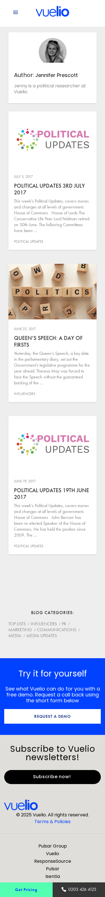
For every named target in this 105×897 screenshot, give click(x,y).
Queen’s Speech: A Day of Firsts (48, 341)
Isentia (52, 876)
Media (14, 636)
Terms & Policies (52, 821)
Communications (56, 630)
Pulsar (52, 869)
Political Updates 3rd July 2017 (49, 189)
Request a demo (52, 716)
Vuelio (52, 853)
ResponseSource (52, 861)
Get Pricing (26, 889)
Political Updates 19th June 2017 (51, 494)
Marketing (20, 630)
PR (64, 624)
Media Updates (41, 636)
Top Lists (17, 624)
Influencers (24, 393)
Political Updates (28, 241)
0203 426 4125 (82, 889)
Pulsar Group (52, 846)
